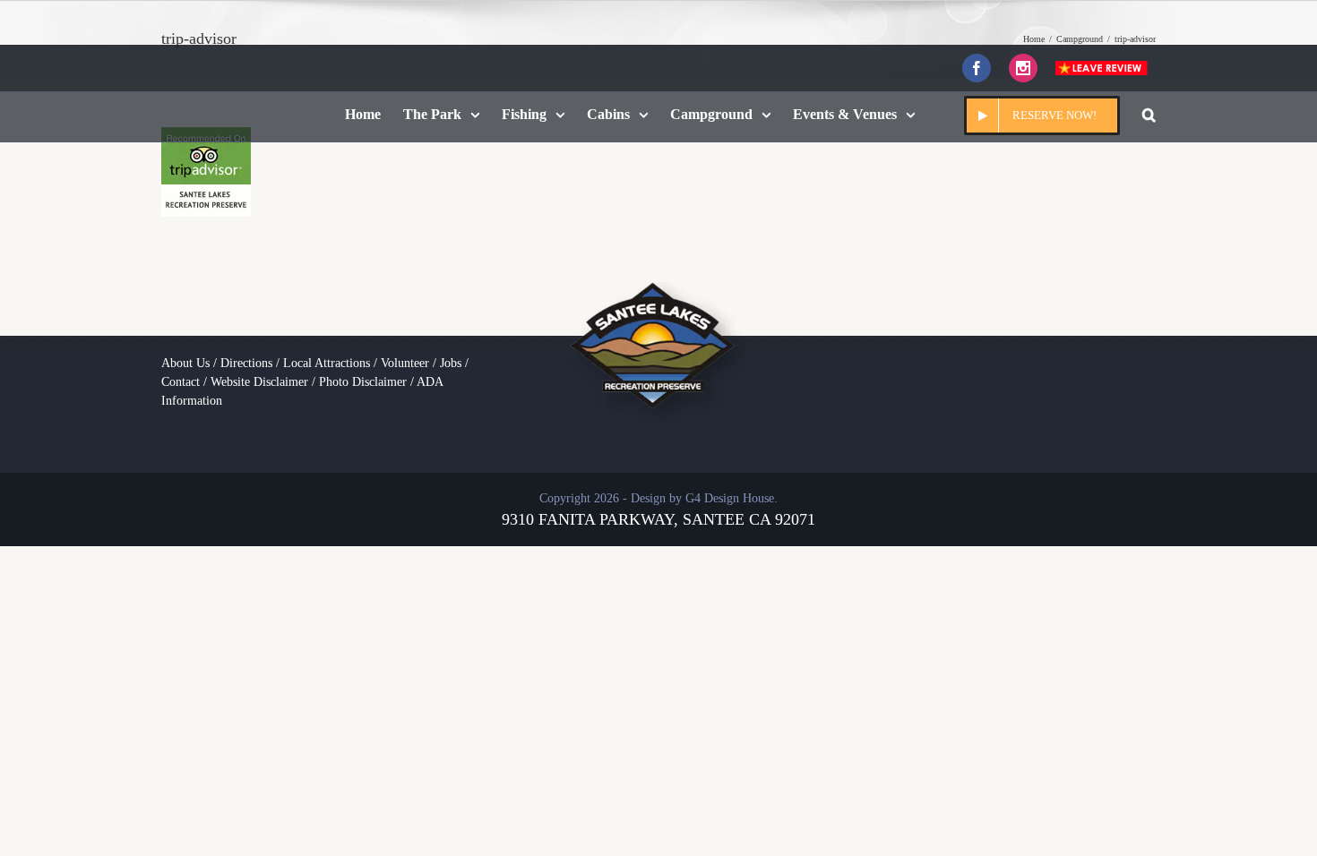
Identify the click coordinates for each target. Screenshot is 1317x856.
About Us (185, 363)
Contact (180, 382)
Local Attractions (326, 363)
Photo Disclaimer (363, 382)
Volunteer (405, 363)
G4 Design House (729, 498)
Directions (246, 363)
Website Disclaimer (259, 382)
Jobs (450, 363)
